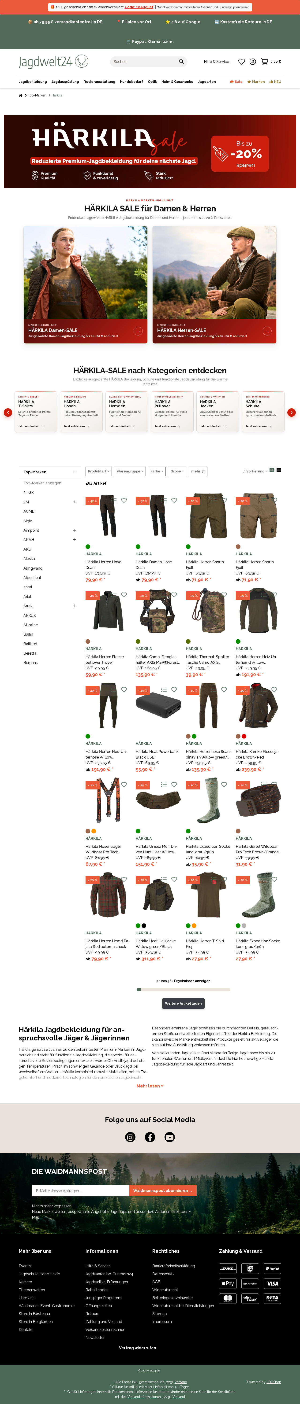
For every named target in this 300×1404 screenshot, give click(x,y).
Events (25, 1266)
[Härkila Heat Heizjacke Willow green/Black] (158, 895)
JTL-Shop (273, 1382)
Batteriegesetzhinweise (172, 1298)
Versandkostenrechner (105, 1329)
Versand (181, 1382)
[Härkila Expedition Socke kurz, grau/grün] (258, 895)
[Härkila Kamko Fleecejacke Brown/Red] (258, 705)
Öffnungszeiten (99, 1306)
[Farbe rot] (244, 736)
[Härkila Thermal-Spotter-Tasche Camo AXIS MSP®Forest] (208, 610)
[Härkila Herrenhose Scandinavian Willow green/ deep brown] (208, 705)
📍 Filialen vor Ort (133, 22)
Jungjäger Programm (104, 1298)
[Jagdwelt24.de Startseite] (53, 61)
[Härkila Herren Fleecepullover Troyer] (108, 610)
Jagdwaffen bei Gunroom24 (109, 1274)
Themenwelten (32, 1290)
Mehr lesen (149, 1085)
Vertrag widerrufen (137, 1348)
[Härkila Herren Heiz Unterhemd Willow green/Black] (258, 610)
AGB (156, 1282)
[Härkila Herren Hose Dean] (108, 516)
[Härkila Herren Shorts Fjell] (208, 516)
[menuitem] (177, 81)
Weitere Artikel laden (183, 1003)
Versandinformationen (144, 1397)
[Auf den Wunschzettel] (124, 500)
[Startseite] (20, 95)
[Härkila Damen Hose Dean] (158, 516)
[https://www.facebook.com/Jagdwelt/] (150, 1137)
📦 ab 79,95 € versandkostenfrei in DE (65, 22)
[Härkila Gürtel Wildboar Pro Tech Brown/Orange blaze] (258, 800)
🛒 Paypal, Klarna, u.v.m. (150, 41)
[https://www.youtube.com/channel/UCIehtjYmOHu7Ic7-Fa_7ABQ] (170, 1137)
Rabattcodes (97, 1290)
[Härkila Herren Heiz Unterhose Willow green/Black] (108, 705)
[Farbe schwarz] (144, 925)
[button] (253, 62)
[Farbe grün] (88, 546)
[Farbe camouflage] (138, 641)
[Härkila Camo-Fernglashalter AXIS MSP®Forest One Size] (158, 610)
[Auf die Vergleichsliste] (113, 500)
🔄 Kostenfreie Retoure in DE (243, 22)
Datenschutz (163, 1274)
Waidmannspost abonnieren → (163, 1190)
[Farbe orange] (93, 831)
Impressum (162, 1321)
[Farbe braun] (238, 546)
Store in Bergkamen (36, 1321)
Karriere (25, 1282)
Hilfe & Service (98, 1266)
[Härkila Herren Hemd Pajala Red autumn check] (108, 895)
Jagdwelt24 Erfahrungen (107, 1282)
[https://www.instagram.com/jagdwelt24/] (130, 1137)
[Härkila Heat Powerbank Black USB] (158, 705)
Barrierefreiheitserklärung (173, 1266)
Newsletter (95, 1337)
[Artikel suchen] (182, 61)
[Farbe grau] (244, 925)
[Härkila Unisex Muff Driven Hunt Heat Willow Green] (158, 800)
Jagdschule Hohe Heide (39, 1274)
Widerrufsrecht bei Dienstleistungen (183, 1306)
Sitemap (159, 1314)
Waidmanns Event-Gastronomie (47, 1306)
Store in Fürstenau (34, 1314)
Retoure (92, 1314)
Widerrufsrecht (165, 1290)
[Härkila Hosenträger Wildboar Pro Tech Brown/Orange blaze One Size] (108, 800)
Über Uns (26, 1298)
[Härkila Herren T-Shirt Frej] (208, 895)
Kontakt (26, 1329)
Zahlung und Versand (104, 1321)
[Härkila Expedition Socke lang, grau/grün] (208, 800)
